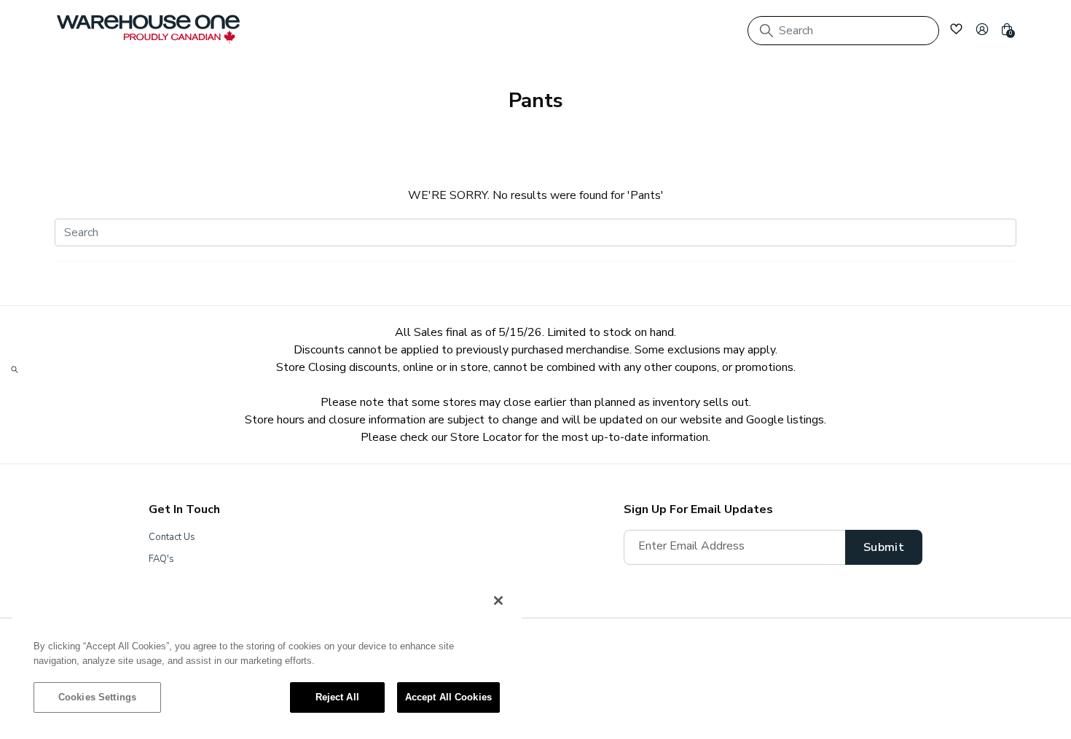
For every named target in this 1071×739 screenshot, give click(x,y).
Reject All (337, 697)
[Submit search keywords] (766, 30)
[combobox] (843, 30)
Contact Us (172, 537)
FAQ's (161, 559)
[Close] (498, 600)
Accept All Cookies (448, 697)
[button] (982, 29)
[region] (267, 655)
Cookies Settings (97, 697)
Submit (883, 547)
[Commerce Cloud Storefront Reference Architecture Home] (148, 29)
